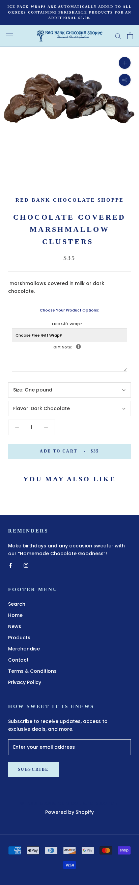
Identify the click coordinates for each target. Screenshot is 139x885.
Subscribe (33, 769)
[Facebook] (10, 565)
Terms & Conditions (32, 671)
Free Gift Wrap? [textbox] (67, 323)
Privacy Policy (24, 682)
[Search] (118, 36)
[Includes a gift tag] (78, 346)
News (14, 626)
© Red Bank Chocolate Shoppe (69, 803)
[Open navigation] (9, 35)
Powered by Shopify (69, 812)
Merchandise (24, 648)
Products (19, 637)
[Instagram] (26, 565)
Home (15, 615)
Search (16, 604)
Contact (18, 660)
